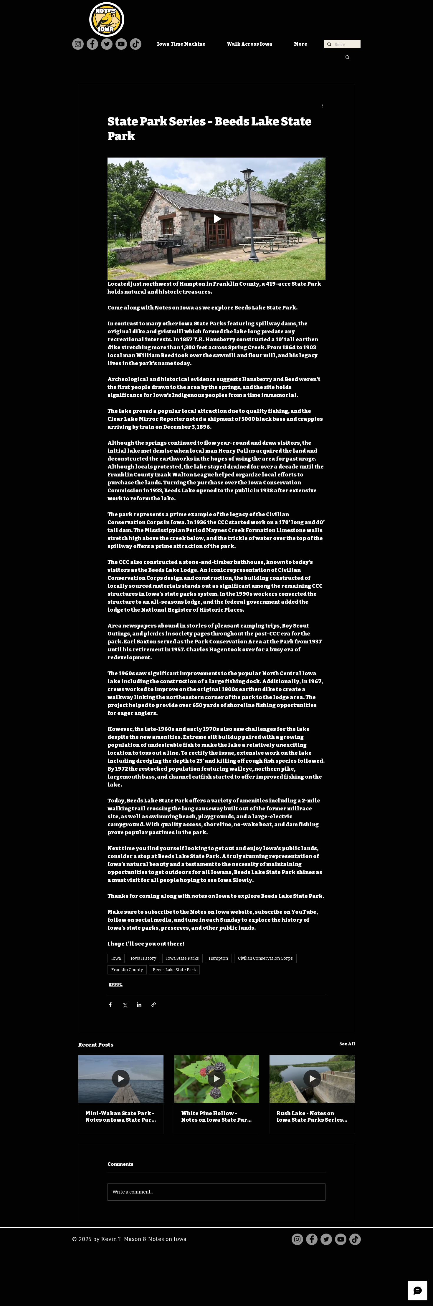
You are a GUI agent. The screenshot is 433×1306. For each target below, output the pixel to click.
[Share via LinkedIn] (139, 1004)
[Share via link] (153, 1004)
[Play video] (216, 219)
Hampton (218, 958)
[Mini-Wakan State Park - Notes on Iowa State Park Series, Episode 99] (120, 1079)
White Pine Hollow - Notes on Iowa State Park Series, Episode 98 (216, 1116)
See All (347, 1044)
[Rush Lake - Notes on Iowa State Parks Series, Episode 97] (312, 1079)
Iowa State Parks (182, 958)
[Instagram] (78, 44)
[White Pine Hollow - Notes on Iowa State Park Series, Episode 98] (216, 1079)
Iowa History (143, 958)
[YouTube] (121, 44)
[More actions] (321, 105)
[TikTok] (135, 44)
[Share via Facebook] (110, 1004)
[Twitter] (107, 44)
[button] (347, 56)
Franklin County (127, 969)
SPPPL (116, 984)
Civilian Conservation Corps (265, 958)
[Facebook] (92, 44)
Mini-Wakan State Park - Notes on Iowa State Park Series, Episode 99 (120, 1116)
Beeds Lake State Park (174, 969)
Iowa (116, 958)
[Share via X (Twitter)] (125, 1004)
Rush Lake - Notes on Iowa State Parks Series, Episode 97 (310, 1116)
